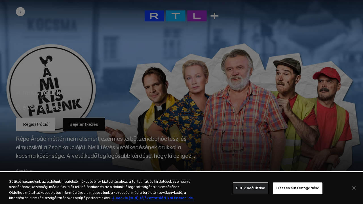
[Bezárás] (354, 188)
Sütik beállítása (250, 188)
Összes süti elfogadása (297, 188)
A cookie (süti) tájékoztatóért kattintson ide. (153, 198)
